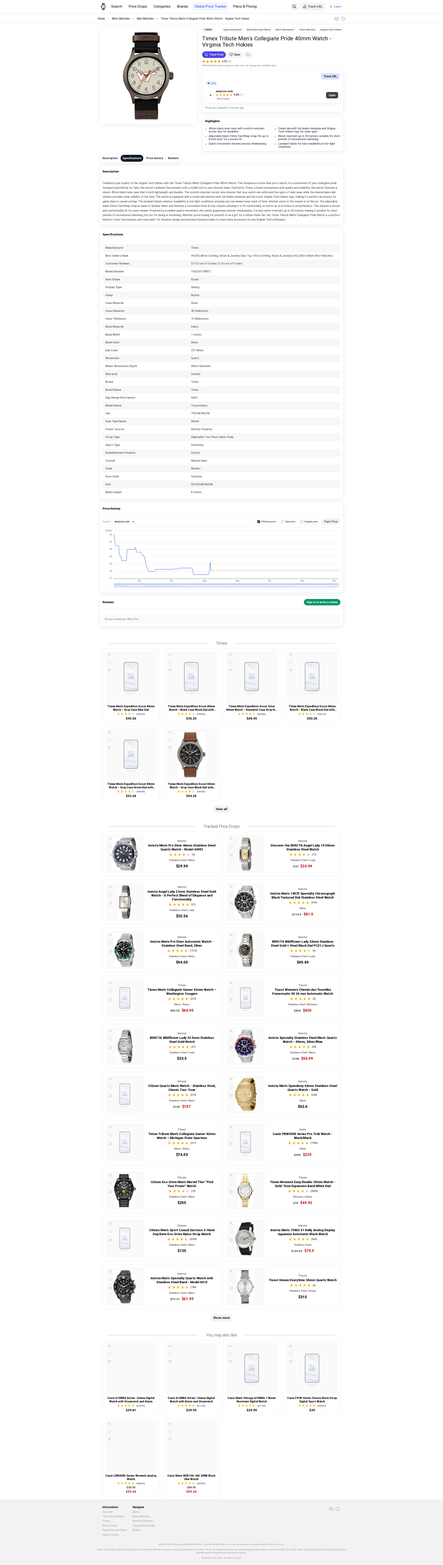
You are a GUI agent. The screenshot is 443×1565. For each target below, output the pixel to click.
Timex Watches (307, 29)
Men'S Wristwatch (284, 29)
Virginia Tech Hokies (330, 29)
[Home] (103, 6)
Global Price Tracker (211, 6)
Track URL (330, 76)
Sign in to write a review (322, 602)
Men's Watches (141, 1516)
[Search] (294, 6)
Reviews (173, 158)
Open (332, 95)
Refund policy (109, 1525)
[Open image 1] (148, 76)
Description (110, 158)
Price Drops (138, 6)
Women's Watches (143, 1521)
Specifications (132, 158)
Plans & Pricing (245, 6)
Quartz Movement (232, 29)
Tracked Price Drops (144, 1525)
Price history (154, 158)
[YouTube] (343, 19)
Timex (208, 29)
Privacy (106, 1521)
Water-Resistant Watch (259, 29)
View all (221, 809)
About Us (107, 1512)
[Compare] (109, 670)
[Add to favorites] (109, 662)
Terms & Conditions (113, 1516)
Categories (162, 6)
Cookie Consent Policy (114, 1530)
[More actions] (248, 54)
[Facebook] (336, 19)
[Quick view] (109, 655)
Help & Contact (110, 1534)
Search (116, 6)
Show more (221, 1318)
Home (136, 1512)
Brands (182, 6)
